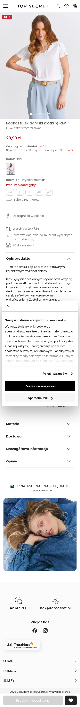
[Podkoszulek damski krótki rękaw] (40, 65)
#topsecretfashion (40, 490)
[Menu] (7, 6)
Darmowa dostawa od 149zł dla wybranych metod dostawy (41, 237)
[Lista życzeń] (66, 6)
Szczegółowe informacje (27, 448)
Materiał (13, 424)
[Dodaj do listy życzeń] (71, 700)
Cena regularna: (26, 146)
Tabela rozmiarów (26, 200)
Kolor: (14, 159)
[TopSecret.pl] (32, 6)
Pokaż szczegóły (55, 373)
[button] (40, 661)
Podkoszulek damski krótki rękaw (36, 123)
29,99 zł (14, 138)
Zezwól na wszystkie (40, 386)
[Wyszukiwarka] (58, 6)
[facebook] (34, 630)
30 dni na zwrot (23, 245)
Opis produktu (18, 258)
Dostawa (14, 436)
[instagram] (45, 630)
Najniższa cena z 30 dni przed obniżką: (39, 150)
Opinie (11, 461)
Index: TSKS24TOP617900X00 (23, 128)
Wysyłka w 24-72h (26, 229)
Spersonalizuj (38, 398)
